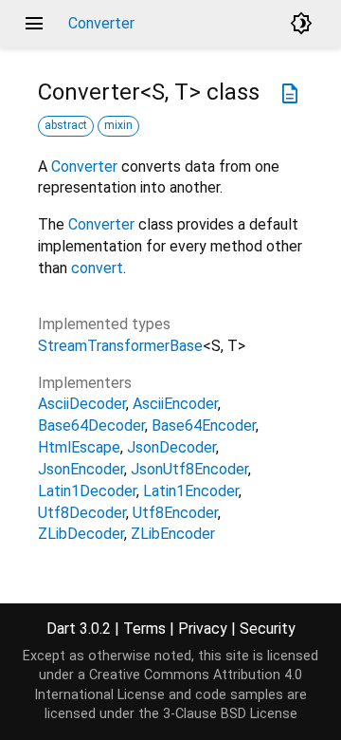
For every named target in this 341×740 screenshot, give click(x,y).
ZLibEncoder (173, 534)
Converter (84, 166)
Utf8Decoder (82, 513)
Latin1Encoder (191, 491)
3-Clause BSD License (230, 714)
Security (268, 629)
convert (97, 268)
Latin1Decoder (87, 491)
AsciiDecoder (82, 404)
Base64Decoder (91, 425)
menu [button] (34, 23)
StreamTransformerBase (120, 346)
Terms (144, 629)
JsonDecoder (171, 447)
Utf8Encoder (175, 513)
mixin (118, 125)
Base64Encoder (204, 425)
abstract (66, 125)
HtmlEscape (79, 447)
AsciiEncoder (175, 404)
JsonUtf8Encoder (189, 469)
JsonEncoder (81, 469)
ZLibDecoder (81, 534)
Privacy (202, 629)
